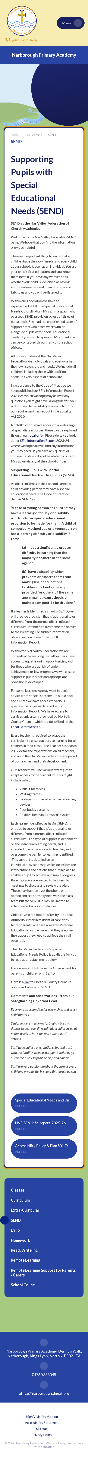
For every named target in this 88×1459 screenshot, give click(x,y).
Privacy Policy (41, 1435)
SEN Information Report (38, 440)
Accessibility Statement (42, 1423)
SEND (52, 135)
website (34, 727)
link (36, 968)
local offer (36, 435)
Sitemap (42, 1429)
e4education (45, 1446)
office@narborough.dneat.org (44, 1393)
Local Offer (19, 727)
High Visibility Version (42, 1416)
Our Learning (33, 135)
